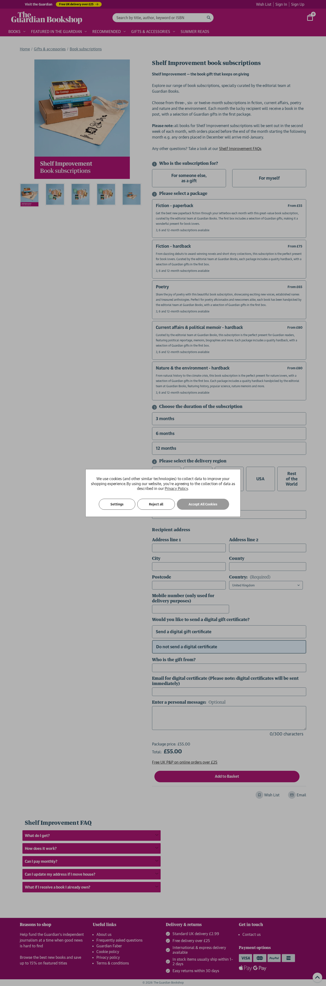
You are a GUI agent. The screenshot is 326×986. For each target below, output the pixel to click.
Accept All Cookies (203, 504)
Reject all (156, 504)
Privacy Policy (176, 488)
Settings (117, 504)
